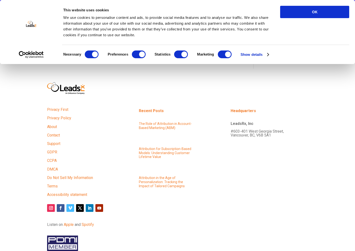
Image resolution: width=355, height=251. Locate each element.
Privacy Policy (59, 118)
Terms (52, 186)
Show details (252, 54)
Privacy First (57, 109)
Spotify (88, 224)
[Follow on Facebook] (60, 208)
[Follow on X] (80, 208)
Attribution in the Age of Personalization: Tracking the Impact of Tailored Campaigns (162, 182)
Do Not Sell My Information (70, 177)
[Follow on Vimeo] (70, 208)
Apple (69, 224)
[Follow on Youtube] (99, 208)
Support (53, 143)
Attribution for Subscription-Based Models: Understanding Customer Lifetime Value (165, 153)
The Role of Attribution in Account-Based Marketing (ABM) (165, 126)
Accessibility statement (67, 194)
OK (315, 12)
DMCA (52, 169)
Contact (53, 135)
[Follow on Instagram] (51, 208)
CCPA (52, 160)
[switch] (139, 54)
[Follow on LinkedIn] (89, 208)
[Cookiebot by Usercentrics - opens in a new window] (31, 54)
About (52, 126)
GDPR (52, 152)
